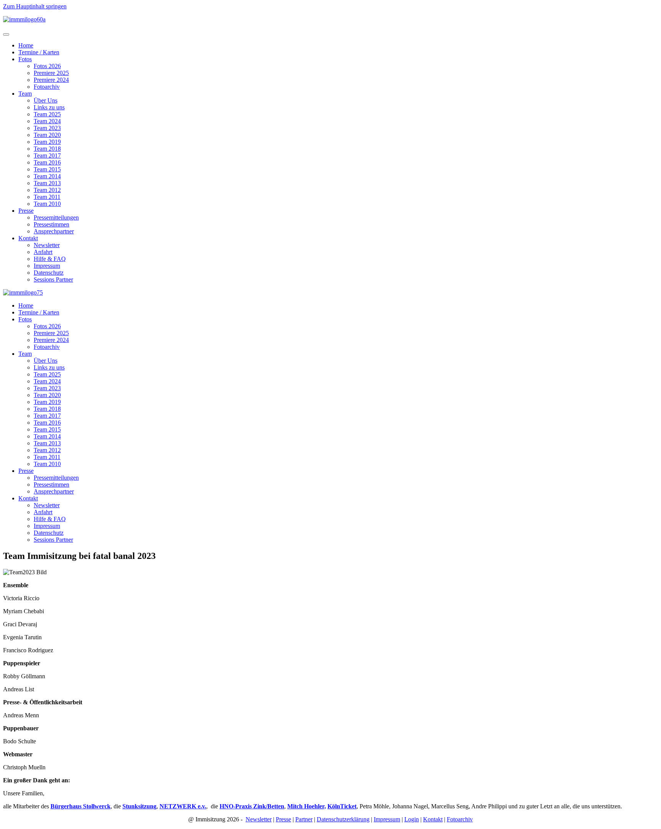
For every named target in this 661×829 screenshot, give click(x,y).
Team (25, 93)
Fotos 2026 (47, 66)
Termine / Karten (38, 52)
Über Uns (45, 100)
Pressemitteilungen (56, 217)
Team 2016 (47, 162)
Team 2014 (47, 176)
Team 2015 (47, 169)
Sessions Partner (53, 279)
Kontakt (28, 238)
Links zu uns (49, 107)
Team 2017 (47, 155)
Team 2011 (47, 197)
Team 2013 (47, 183)
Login (411, 819)
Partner (304, 819)
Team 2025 (47, 114)
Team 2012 (47, 190)
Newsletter (47, 245)
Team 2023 (47, 128)
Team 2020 (47, 135)
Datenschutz (48, 272)
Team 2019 (47, 141)
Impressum (47, 265)
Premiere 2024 (51, 80)
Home (25, 45)
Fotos (25, 59)
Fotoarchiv (47, 86)
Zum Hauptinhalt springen (35, 6)
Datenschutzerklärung (343, 819)
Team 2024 (47, 121)
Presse (26, 210)
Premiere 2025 (51, 73)
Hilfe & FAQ (50, 259)
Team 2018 (47, 148)
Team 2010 (47, 203)
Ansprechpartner (54, 231)
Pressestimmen (51, 224)
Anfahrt (43, 252)
